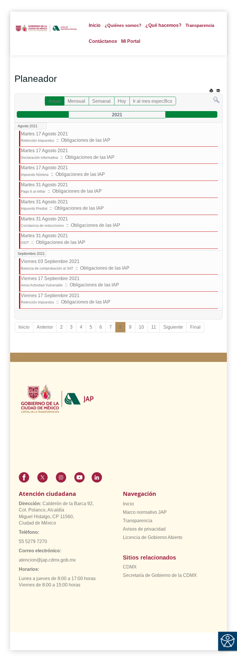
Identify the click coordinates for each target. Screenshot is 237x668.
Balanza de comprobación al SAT (47, 268)
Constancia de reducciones (42, 226)
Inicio (95, 25)
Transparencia (137, 520)
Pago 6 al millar (33, 191)
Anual (55, 101)
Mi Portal (130, 41)
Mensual (76, 101)
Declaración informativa (39, 158)
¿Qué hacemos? (163, 25)
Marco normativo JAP (145, 512)
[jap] (46, 28)
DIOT (25, 243)
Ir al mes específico (152, 101)
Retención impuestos (37, 141)
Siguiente (173, 327)
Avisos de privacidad (144, 529)
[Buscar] (216, 99)
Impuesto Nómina (35, 175)
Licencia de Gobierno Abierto (152, 537)
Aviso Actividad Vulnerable (42, 285)
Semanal (101, 101)
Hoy (122, 101)
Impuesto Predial (34, 209)
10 (141, 327)
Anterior (45, 327)
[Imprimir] (211, 90)
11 (153, 327)
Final (195, 327)
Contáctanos (103, 41)
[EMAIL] (218, 90)
